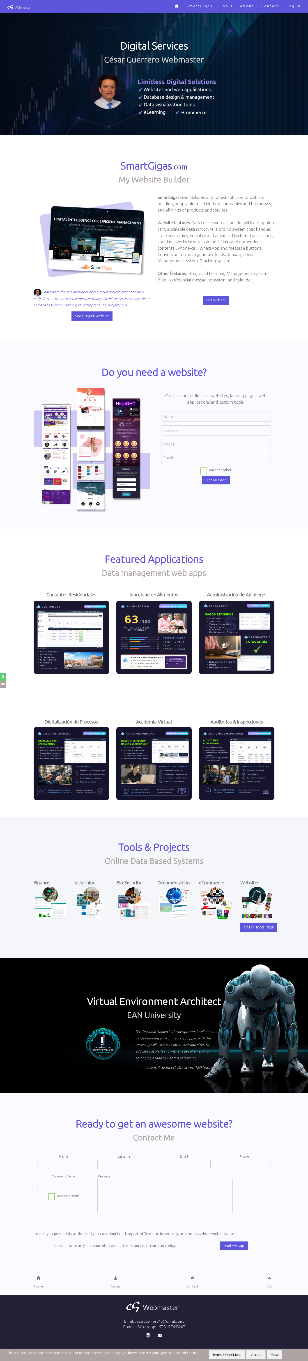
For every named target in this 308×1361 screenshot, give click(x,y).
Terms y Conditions (87, 1246)
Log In (294, 6)
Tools (226, 6)
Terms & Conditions (226, 1354)
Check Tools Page (259, 927)
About (247, 6)
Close (274, 1354)
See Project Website (92, 316)
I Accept (256, 1354)
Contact (270, 6)
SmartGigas (200, 6)
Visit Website (216, 300)
